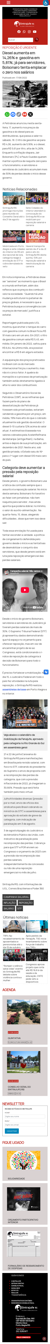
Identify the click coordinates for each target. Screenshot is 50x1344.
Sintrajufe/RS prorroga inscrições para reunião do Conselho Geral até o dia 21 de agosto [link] (14, 213)
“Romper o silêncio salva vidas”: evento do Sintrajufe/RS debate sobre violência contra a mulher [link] (13, 973)
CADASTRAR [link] (12, 1131)
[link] (46, 3)
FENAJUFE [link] (14, 1293)
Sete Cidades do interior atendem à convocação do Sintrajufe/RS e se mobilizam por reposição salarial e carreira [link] (36, 216)
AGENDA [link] (9, 989)
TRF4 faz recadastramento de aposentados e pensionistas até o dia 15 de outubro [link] (13, 941)
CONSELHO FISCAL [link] (17, 1286)
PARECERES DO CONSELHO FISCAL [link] (22, 1303)
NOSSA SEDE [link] (15, 1288)
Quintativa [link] (14, 1038)
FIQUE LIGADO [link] (13, 1142)
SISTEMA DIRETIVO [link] (17, 1283)
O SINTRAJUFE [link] (16, 1281)
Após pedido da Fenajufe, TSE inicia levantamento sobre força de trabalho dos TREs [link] (36, 941)
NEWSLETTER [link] (13, 1103)
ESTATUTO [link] (14, 1290)
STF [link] (19, 908)
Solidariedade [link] (16, 1178)
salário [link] (9, 908)
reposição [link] (26, 902)
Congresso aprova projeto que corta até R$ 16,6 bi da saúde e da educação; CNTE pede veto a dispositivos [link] (35, 973)
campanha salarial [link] (16, 897)
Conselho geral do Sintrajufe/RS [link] (19, 1088)
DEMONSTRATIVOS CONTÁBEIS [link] (21, 1301)
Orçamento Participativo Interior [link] (23, 1221)
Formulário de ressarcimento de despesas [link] (26, 1267)
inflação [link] (9, 902)
